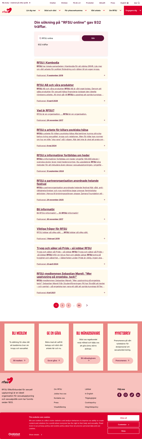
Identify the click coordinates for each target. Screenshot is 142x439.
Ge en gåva (52, 360)
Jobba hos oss (60, 393)
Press (113, 3)
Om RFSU (113, 10)
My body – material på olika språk (15, 3)
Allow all (123, 418)
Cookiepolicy (90, 402)
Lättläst (88, 389)
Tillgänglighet (90, 398)
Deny (123, 431)
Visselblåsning (60, 407)
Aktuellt (102, 3)
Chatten (53, 3)
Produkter (90, 3)
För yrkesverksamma (73, 10)
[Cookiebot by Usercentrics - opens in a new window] (14, 434)
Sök (135, 3)
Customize (122, 424)
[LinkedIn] (138, 395)
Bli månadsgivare (88, 358)
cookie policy (59, 426)
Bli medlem (18, 360)
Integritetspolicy (91, 407)
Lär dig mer (31, 10)
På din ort (77, 3)
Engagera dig (131, 10)
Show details (34, 435)
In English (89, 393)
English (123, 3)
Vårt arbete (96, 10)
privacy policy (44, 426)
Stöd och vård (50, 10)
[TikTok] (132, 395)
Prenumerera (121, 360)
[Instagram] (125, 395)
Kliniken (64, 3)
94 (79, 305)
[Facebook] (119, 395)
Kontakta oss (59, 398)
